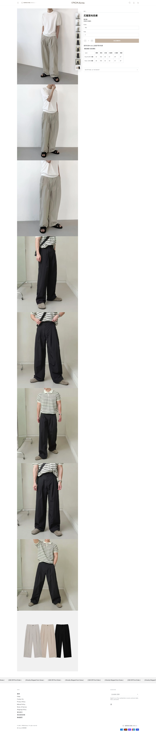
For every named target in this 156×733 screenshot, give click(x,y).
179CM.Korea (25, 725)
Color (85, 24)
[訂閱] (138, 694)
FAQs (18, 696)
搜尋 (18, 694)
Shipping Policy (21, 709)
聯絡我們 (19, 717)
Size (85, 31)
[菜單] (18, 3)
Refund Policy (21, 704)
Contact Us (20, 699)
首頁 (85, 11)
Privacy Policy (21, 702)
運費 (90, 21)
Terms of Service (22, 707)
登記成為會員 (21, 715)
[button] (129, 3)
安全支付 (19, 712)
